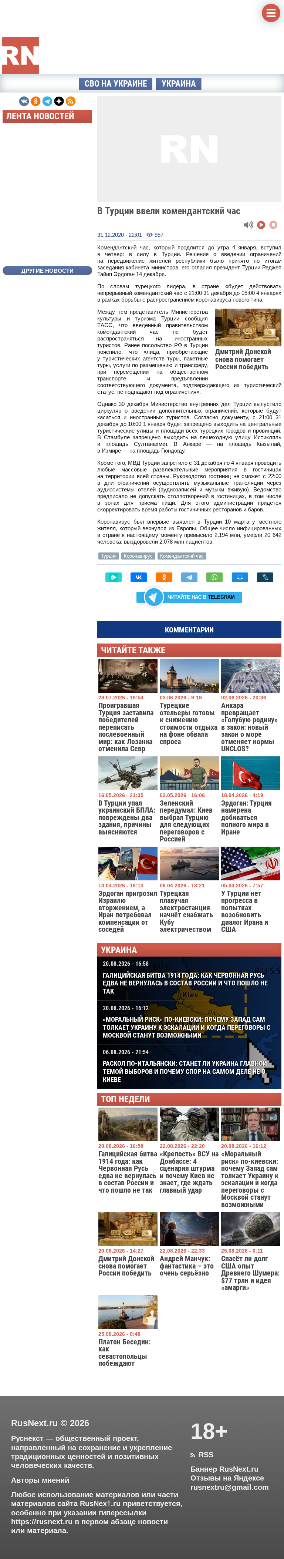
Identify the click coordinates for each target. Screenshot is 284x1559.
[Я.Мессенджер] (113, 577)
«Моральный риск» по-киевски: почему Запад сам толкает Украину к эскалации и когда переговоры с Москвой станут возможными (186, 1022)
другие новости (47, 271)
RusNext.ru (34, 1423)
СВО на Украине (116, 83)
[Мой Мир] (240, 577)
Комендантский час (182, 556)
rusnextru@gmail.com (229, 1487)
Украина (179, 83)
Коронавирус (138, 556)
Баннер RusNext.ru (224, 1469)
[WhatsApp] (214, 577)
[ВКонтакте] (138, 577)
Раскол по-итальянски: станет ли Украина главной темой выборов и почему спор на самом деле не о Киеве (185, 1066)
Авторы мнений (40, 1480)
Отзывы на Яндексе (227, 1478)
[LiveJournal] (265, 577)
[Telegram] (189, 577)
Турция (108, 556)
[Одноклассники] (164, 577)
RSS (201, 1455)
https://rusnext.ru (41, 1522)
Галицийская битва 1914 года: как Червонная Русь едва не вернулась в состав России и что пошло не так (185, 977)
